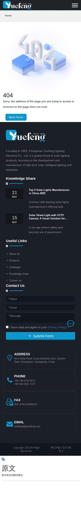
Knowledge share (19, 273)
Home (8, 15)
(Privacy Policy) (57, 327)
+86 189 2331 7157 (24, 384)
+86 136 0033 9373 (24, 380)
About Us (14, 253)
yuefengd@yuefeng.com (27, 426)
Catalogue (15, 267)
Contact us (15, 280)
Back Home (16, 117)
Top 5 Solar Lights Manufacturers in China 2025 (49, 191)
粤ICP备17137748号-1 (61, 449)
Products (14, 260)
